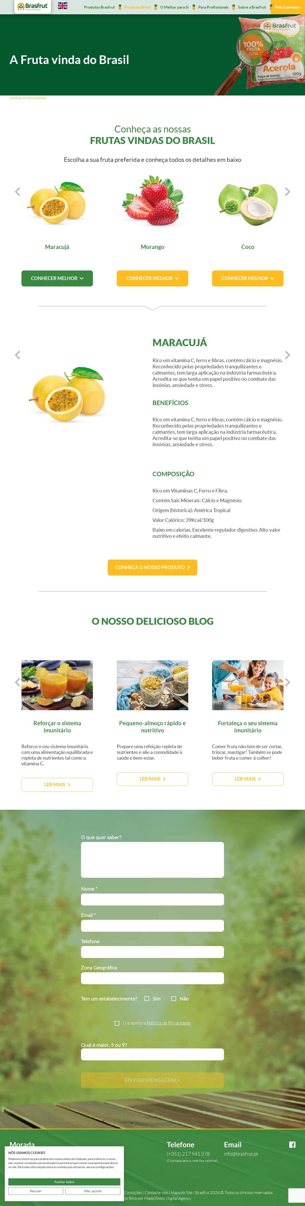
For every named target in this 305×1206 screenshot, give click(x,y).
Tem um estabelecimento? (109, 998)
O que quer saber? (101, 837)
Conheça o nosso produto (150, 567)
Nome (89, 888)
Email (88, 914)
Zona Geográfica (99, 967)
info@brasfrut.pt (241, 1154)
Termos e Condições (124, 1192)
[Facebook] (288, 1144)
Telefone (90, 941)
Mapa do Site (182, 1192)
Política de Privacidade (169, 1023)
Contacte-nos (156, 1192)
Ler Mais (54, 784)
